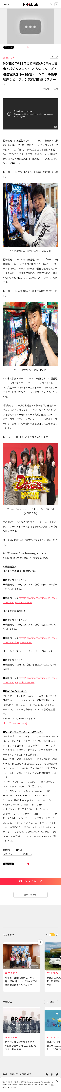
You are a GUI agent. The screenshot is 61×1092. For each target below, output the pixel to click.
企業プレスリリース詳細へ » (17, 854)
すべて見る (50, 1002)
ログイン (6, 4)
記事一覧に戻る (30, 894)
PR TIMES (17, 849)
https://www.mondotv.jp (15, 723)
